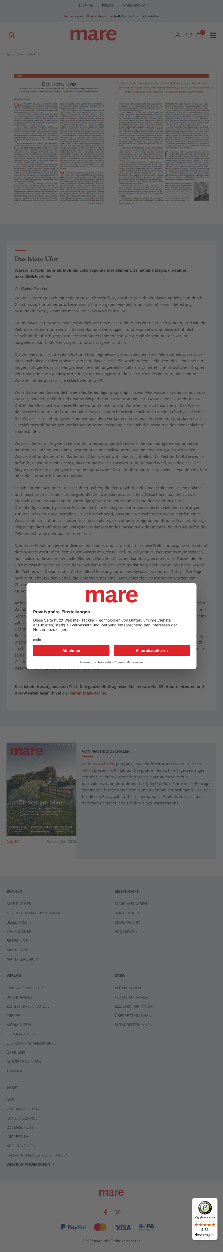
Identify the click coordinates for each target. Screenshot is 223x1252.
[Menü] (214, 1199)
